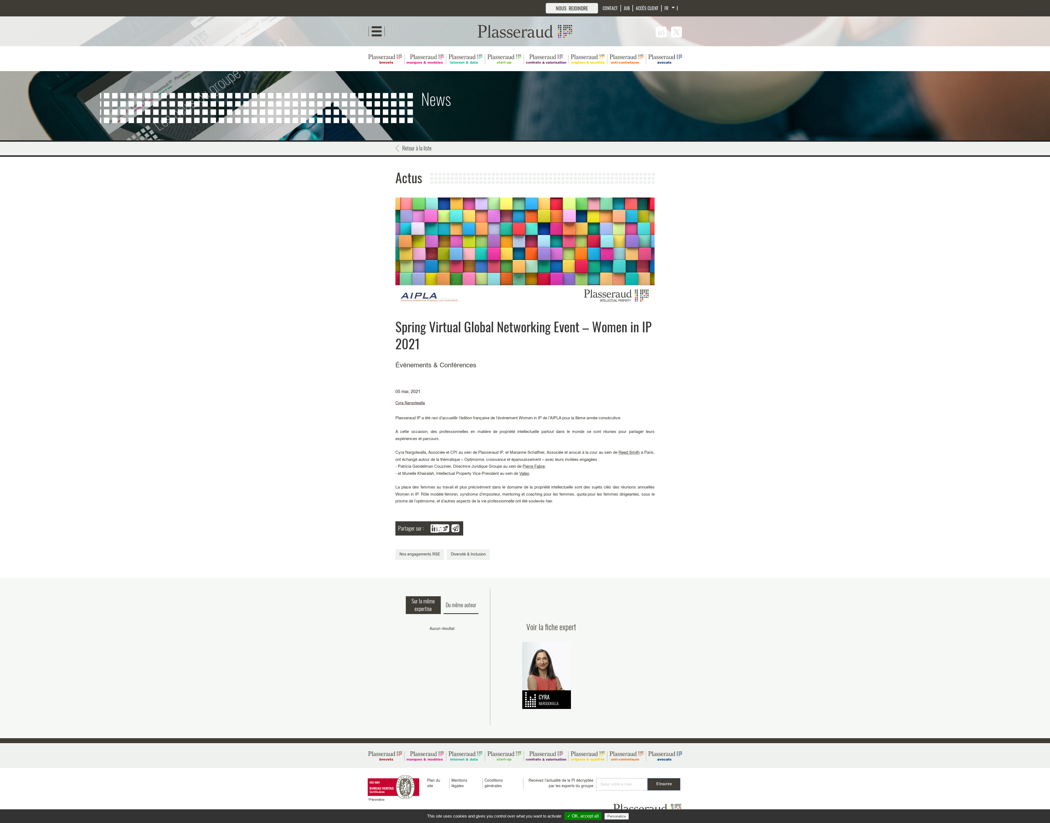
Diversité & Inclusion (468, 554)
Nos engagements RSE (419, 554)
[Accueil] (525, 31)
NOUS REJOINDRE (572, 8)
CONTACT (610, 8)
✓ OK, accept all (583, 816)
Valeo (524, 474)
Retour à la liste (416, 148)
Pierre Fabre (534, 466)
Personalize (616, 816)
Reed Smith (629, 452)
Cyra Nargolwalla (410, 403)
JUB (627, 8)
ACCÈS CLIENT (647, 8)
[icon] (661, 32)
